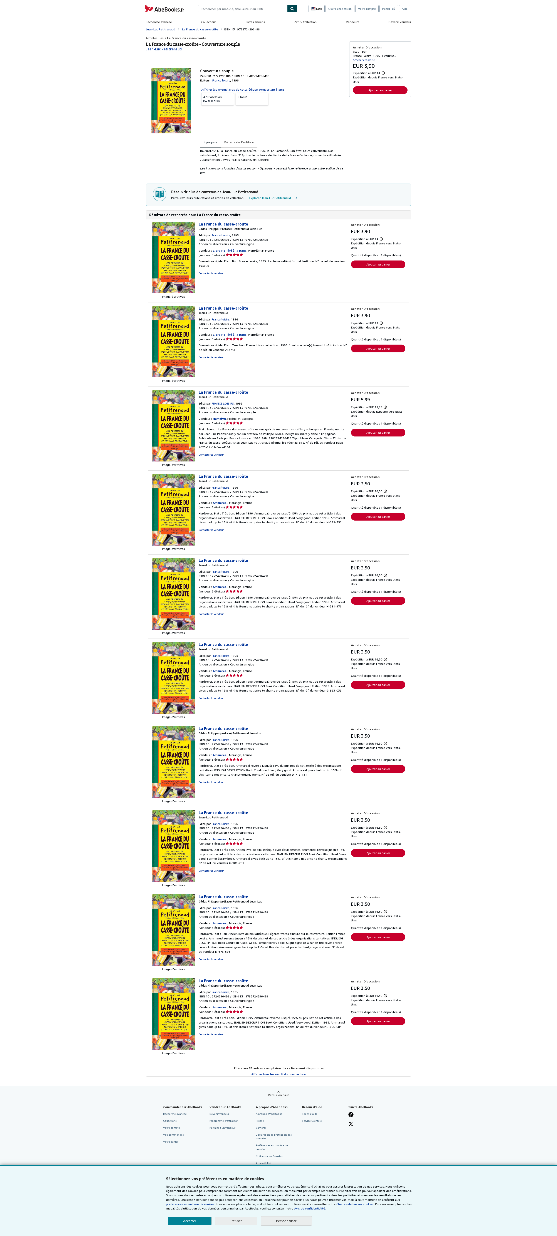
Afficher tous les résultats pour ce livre (278, 1074)
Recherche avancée (159, 22)
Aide (405, 8)
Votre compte (367, 8)
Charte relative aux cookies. (355, 1204)
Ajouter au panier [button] (380, 90)
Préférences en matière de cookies (272, 1147)
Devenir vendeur (400, 22)
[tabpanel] (273, 162)
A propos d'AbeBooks (269, 1113)
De (212, 99)
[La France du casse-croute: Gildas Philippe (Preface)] (173, 292)
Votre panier (170, 1141)
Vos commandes (173, 1134)
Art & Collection (305, 22)
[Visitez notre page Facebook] (351, 1115)
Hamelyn (219, 418)
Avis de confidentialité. (310, 1208)
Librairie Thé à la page (230, 250)
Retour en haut (278, 1095)
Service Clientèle (312, 1120)
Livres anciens (255, 22)
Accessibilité (263, 1163)
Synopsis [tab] (210, 142)
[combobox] (242, 8)
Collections (208, 22)
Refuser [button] (236, 1221)
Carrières (261, 1127)
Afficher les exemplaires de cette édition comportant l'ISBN (242, 89)
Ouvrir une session (340, 8)
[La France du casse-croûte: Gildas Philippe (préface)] (173, 796)
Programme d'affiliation (224, 1120)
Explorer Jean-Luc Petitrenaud (270, 198)
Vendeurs (352, 22)
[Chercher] (292, 8)
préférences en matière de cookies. (190, 1204)
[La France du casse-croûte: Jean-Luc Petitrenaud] (173, 376)
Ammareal (220, 502)
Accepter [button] (189, 1221)
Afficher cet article (364, 59)
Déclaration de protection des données (274, 1136)
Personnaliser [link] (286, 1221)
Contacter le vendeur (211, 273)
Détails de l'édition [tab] (239, 142)
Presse (260, 1120)
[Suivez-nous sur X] (351, 1124)
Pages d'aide (309, 1113)
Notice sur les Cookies (269, 1156)
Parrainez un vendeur (222, 1127)
